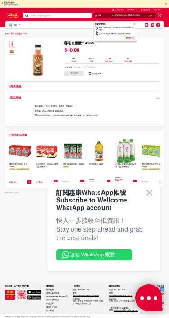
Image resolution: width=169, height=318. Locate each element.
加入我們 (50, 310)
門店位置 (146, 10)
